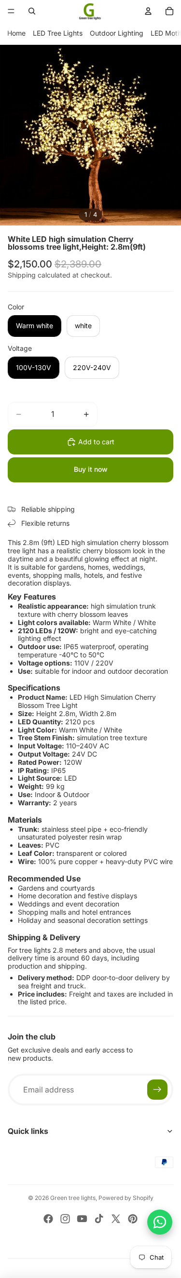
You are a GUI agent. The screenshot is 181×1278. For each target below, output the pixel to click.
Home (16, 33)
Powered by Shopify (125, 1197)
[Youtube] (82, 1219)
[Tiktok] (99, 1219)
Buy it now (91, 469)
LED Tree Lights (58, 33)
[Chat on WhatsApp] (159, 1222)
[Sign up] (157, 1089)
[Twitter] (116, 1219)
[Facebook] (48, 1219)
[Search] (31, 11)
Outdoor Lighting (116, 33)
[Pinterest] (133, 1219)
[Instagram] (65, 1219)
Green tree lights (73, 1197)
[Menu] (11, 11)
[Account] (148, 11)
